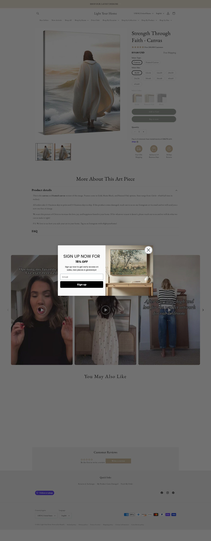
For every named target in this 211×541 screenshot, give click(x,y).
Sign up (81, 284)
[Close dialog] (148, 250)
